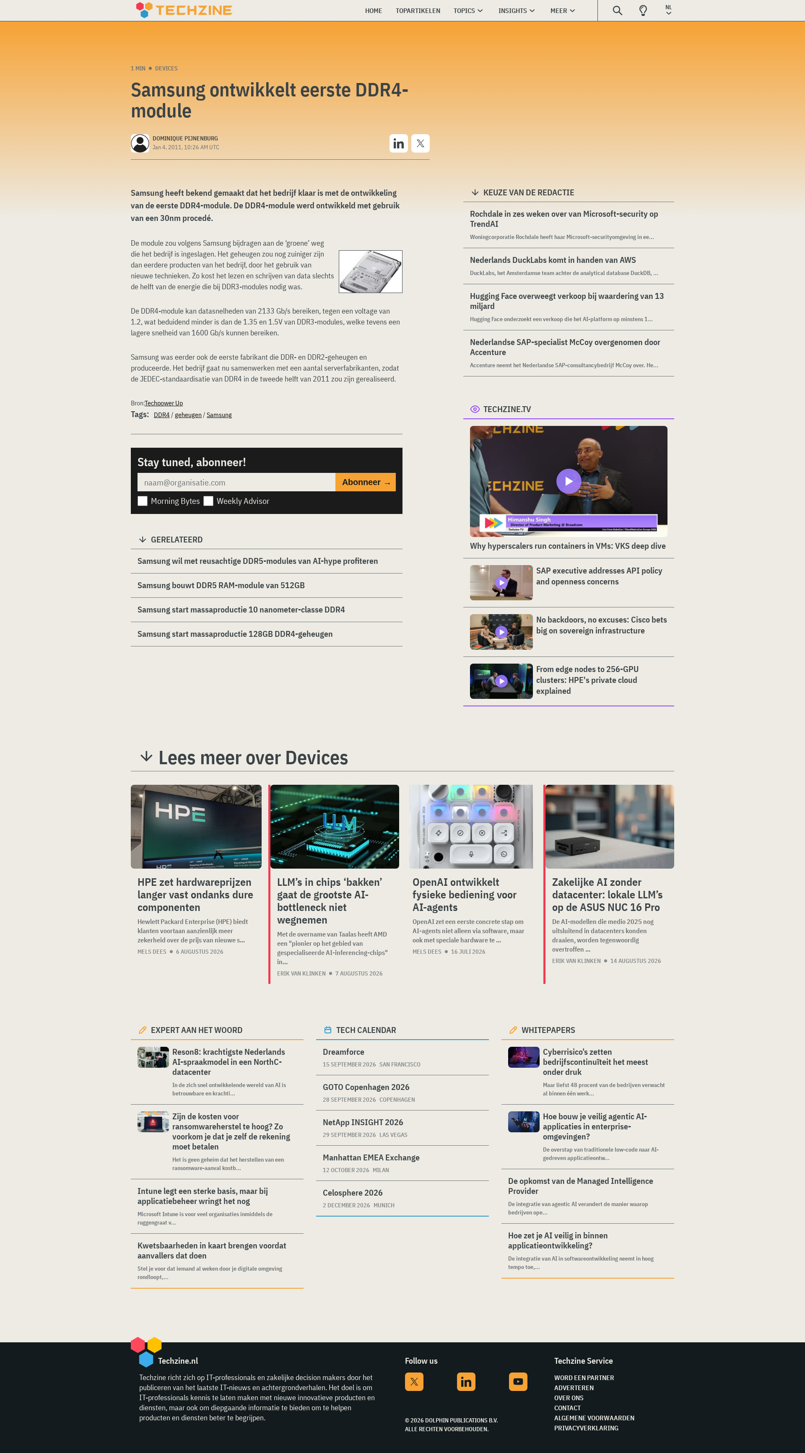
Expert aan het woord (197, 1029)
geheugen (188, 414)
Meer (559, 10)
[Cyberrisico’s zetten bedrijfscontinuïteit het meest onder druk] (524, 1072)
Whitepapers (548, 1029)
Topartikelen (418, 10)
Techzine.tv (507, 409)
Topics (464, 10)
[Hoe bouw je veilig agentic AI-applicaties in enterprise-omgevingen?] (524, 1136)
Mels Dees (152, 951)
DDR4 (162, 414)
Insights (513, 10)
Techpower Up (164, 403)
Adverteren (574, 1387)
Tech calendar (366, 1029)
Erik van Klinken (301, 973)
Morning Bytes (175, 500)
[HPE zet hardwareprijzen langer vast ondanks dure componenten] (196, 827)
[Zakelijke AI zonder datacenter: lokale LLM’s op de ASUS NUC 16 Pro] (609, 827)
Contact (567, 1408)
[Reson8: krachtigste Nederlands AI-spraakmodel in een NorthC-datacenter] (153, 1072)
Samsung (219, 414)
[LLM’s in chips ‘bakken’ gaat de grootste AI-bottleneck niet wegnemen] (334, 827)
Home (373, 10)
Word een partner (584, 1377)
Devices (166, 68)
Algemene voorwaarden (594, 1418)
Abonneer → (367, 482)
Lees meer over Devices (253, 757)
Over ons (569, 1397)
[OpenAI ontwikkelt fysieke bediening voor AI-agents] (471, 827)
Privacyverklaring (586, 1428)
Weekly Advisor (243, 500)
